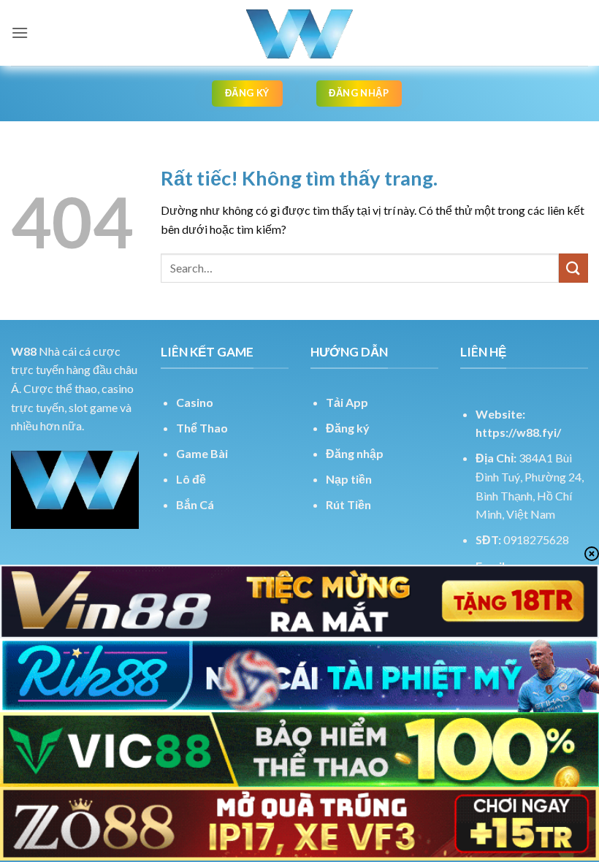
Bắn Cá (195, 504)
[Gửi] (573, 267)
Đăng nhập (355, 453)
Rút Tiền (348, 504)
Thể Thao (202, 428)
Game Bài (202, 453)
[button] (19, 32)
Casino (194, 402)
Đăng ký (348, 428)
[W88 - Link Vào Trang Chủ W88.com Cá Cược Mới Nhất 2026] (299, 33)
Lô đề (191, 479)
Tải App (347, 402)
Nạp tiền (349, 479)
